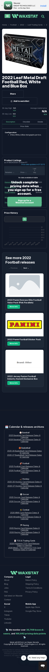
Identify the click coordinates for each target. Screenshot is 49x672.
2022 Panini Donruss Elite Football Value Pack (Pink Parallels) (24, 301)
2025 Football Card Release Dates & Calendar (24, 467)
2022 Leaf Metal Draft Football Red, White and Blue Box (24, 81)
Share (13, 94)
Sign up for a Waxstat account (24, 201)
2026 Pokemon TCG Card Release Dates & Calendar (24, 545)
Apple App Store (32, 607)
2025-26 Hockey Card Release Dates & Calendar (24, 483)
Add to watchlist (21, 101)
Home (4, 25)
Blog (6, 584)
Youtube (7, 619)
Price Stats (24, 126)
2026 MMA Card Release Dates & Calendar (24, 514)
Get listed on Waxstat (13, 596)
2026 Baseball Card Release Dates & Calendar (24, 441)
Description (10, 122)
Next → (26, 268)
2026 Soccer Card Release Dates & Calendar (24, 503)
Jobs (6, 588)
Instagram (8, 611)
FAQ (6, 592)
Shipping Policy (32, 584)
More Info (14, 307)
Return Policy (31, 580)
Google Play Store (33, 611)
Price (22, 172)
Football (13, 25)
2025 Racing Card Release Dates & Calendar (24, 529)
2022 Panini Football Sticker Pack (24, 339)
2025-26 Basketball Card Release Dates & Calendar (24, 452)
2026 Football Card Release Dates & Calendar (24, 472)
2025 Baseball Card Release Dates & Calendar (24, 436)
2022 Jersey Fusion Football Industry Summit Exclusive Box (22, 377)
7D (24, 219)
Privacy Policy (31, 592)
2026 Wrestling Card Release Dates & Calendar (24, 518)
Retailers (8, 172)
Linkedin (7, 623)
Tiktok (7, 615)
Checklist (26, 122)
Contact (7, 599)
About (6, 580)
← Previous (13, 268)
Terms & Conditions (33, 588)
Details (40, 122)
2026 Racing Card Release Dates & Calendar (24, 533)
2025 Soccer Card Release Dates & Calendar (24, 498)
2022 (22, 25)
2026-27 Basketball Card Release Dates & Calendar (24, 456)
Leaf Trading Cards (35, 25)
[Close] (2, 5)
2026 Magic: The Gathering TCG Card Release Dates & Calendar (24, 549)
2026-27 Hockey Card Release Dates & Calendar (24, 487)
